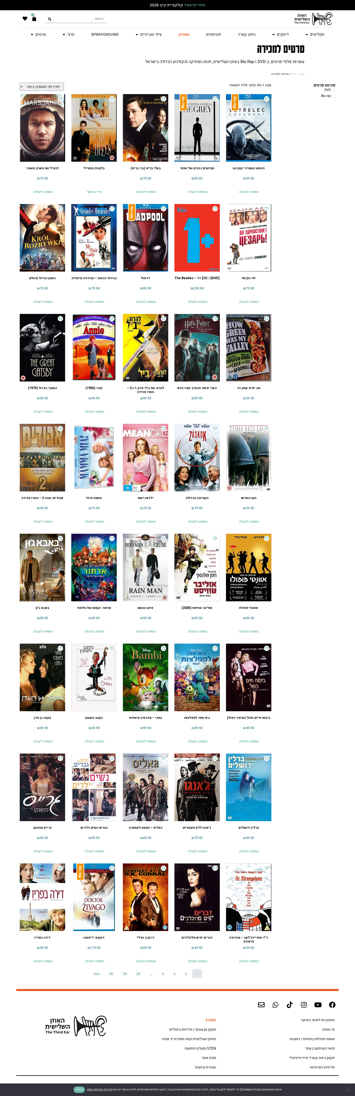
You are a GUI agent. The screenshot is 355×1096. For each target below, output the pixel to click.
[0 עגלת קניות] (34, 18)
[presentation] (76, 19)
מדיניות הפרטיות (322, 1067)
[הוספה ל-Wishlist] (266, 98)
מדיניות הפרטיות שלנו (100, 1089)
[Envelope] (261, 1004)
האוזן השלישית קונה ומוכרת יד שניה (189, 1039)
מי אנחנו (328, 1029)
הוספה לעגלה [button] (249, 191)
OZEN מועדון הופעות (200, 1048)
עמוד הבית (298, 74)
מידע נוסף (94, 191)
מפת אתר (209, 1058)
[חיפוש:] (76, 19)
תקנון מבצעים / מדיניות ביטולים (192, 1029)
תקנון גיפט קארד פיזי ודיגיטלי (312, 1058)
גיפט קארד (246, 34)
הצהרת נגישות (205, 1067)
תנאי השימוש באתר (320, 1048)
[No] (348, 1089)
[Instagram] (303, 1004)
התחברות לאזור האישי (318, 1020)
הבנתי (79, 1089)
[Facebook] (332, 1004)
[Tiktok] (289, 1004)
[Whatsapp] (275, 1004)
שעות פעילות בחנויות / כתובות (312, 1039)
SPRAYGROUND (105, 34)
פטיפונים (213, 34)
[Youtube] (318, 1004)
